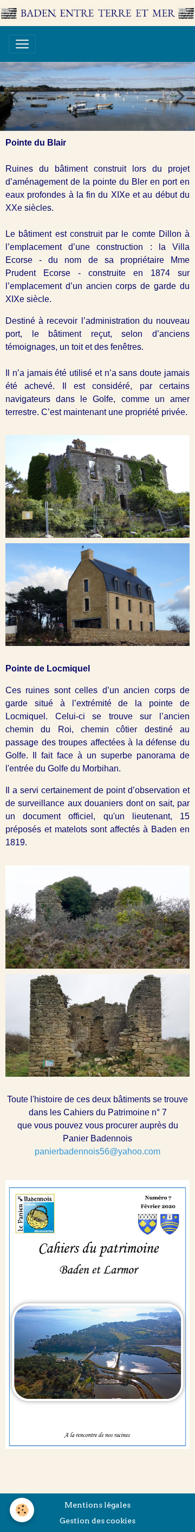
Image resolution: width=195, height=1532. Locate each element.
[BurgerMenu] (22, 44)
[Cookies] (22, 1510)
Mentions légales (97, 1504)
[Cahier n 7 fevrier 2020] (97, 1313)
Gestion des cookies (97, 1520)
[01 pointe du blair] (97, 485)
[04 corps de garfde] (97, 1024)
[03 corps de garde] (97, 916)
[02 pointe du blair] (97, 593)
